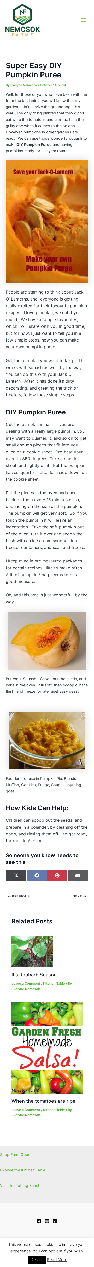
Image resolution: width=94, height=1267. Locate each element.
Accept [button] (37, 1260)
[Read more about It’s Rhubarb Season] (32, 951)
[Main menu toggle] (83, 20)
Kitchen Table (54, 983)
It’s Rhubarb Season (34, 974)
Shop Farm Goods (16, 1154)
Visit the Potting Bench (20, 1185)
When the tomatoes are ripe (43, 1101)
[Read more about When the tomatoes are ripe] (46, 1047)
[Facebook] (39, 1221)
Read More (57, 1259)
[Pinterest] (54, 1221)
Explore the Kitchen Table (22, 1170)
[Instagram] (47, 1221)
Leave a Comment (25, 983)
